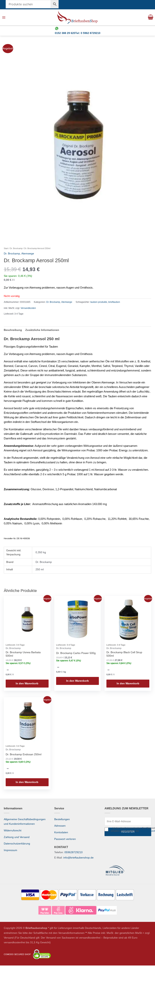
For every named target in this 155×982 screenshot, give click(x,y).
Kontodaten (61, 832)
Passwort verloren (65, 839)
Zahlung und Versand (16, 837)
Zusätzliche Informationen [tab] (42, 330)
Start (6, 248)
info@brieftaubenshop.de (78, 857)
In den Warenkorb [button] (27, 683)
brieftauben (114, 302)
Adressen (60, 825)
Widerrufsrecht (12, 830)
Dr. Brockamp (16, 248)
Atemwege (27, 253)
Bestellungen (62, 819)
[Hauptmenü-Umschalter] (4, 17)
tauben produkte (98, 302)
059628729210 (73, 852)
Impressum (10, 850)
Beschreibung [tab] (13, 330)
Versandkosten (28, 308)
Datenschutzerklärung (17, 843)
